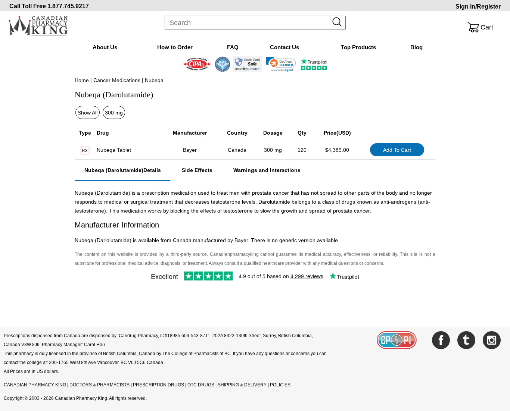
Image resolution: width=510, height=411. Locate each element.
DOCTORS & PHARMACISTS (99, 385)
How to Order (175, 47)
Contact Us (284, 47)
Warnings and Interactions (267, 170)
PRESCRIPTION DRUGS (158, 385)
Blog (416, 47)
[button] (280, 64)
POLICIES (280, 385)
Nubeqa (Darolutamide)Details (122, 170)
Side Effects (197, 170)
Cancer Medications (117, 80)
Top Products (358, 47)
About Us (105, 47)
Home (82, 80)
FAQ (233, 47)
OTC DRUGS (200, 385)
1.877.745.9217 (68, 6)
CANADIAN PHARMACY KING (35, 385)
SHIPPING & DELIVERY (243, 385)
